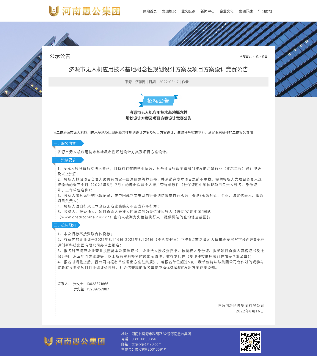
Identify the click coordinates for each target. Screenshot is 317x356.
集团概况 (169, 11)
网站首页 (150, 11)
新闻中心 (207, 11)
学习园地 (265, 11)
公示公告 (60, 56)
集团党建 (246, 11)
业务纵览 (188, 11)
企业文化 (227, 11)
